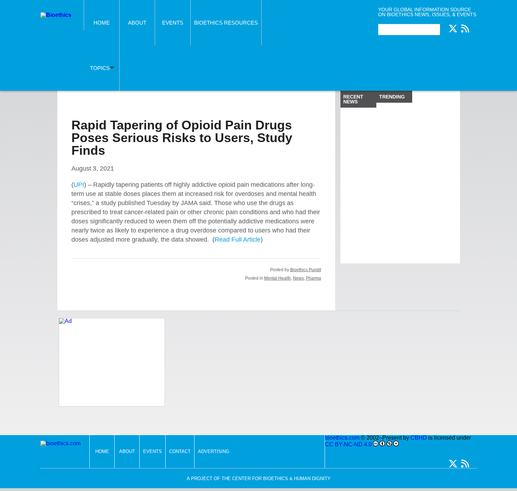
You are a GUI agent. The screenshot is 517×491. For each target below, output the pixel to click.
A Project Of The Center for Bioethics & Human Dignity (259, 478)
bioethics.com (342, 438)
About (137, 23)
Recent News (353, 99)
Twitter (453, 28)
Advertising (213, 451)
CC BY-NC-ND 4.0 (348, 444)
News (298, 278)
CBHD (418, 438)
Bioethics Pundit (305, 269)
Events (172, 23)
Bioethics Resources (226, 23)
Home (102, 23)
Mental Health (277, 278)
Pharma (313, 278)
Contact (180, 451)
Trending (392, 97)
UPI (79, 184)
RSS (465, 28)
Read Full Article (238, 239)
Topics (100, 68)
